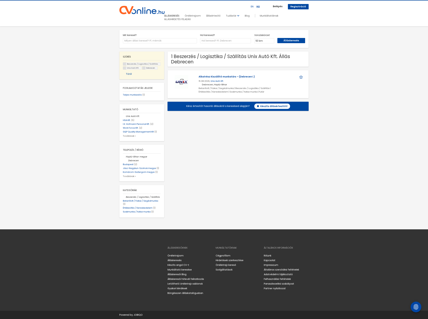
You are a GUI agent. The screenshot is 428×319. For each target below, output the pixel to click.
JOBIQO (138, 314)
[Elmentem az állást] (301, 76)
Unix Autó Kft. (217, 81)
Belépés (278, 6)
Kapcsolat (269, 260)
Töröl (129, 74)
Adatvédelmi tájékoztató (278, 274)
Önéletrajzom (193, 15)
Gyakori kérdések (177, 288)
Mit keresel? (130, 35)
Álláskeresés (175, 260)
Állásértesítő (213, 15)
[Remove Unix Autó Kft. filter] (124, 116)
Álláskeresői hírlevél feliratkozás (186, 279)
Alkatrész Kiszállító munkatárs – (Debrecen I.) (227, 76)
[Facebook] (121, 255)
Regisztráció (298, 6)
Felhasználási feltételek (277, 279)
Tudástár (231, 15)
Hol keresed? (207, 35)
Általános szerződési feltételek (281, 269)
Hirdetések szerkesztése (229, 260)
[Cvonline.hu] (142, 10)
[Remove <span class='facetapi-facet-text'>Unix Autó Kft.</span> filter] (124, 68)
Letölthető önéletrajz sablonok (185, 283)
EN (252, 6)
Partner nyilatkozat (275, 288)
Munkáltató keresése (180, 269)
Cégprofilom (223, 255)
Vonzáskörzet (262, 35)
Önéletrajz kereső (226, 265)
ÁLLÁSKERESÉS (171, 15)
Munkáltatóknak (269, 15)
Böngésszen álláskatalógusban (185, 293)
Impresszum (271, 265)
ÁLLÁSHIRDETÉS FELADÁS (177, 19)
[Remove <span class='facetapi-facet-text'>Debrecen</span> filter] (143, 68)
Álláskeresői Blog (177, 274)
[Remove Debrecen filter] (126, 160)
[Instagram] (127, 255)
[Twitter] (138, 255)
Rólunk (267, 255)
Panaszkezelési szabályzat (279, 283)
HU (258, 6)
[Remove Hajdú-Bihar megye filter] (124, 156)
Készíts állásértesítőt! (274, 106)
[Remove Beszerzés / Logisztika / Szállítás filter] (124, 197)
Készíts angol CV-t (178, 265)
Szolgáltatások (224, 269)
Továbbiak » (129, 135)
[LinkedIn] (132, 255)
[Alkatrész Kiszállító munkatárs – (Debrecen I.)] (181, 81)
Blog (247, 15)
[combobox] (160, 40)
